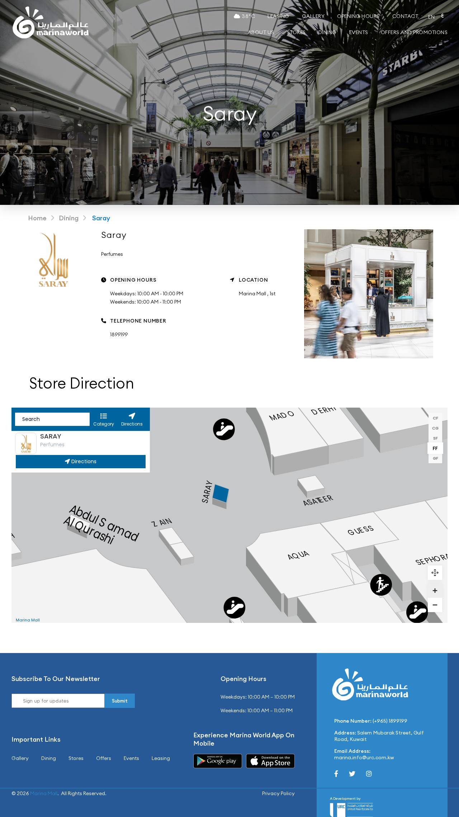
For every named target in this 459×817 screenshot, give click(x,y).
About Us (261, 32)
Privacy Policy (278, 793)
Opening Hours (358, 16)
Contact (405, 16)
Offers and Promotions (414, 32)
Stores (296, 32)
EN (431, 17)
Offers (103, 758)
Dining (327, 32)
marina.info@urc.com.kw (364, 757)
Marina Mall (43, 793)
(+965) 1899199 (390, 721)
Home (37, 218)
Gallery (313, 16)
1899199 (119, 334)
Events (358, 32)
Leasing (278, 16)
